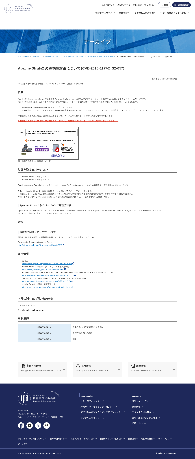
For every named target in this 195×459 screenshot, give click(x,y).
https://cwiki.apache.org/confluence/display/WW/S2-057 (47, 264)
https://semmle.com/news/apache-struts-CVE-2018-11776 (48, 275)
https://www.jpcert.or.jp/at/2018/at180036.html (42, 269)
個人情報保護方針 (57, 438)
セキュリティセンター (91, 401)
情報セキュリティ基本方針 (111, 438)
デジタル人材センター (91, 417)
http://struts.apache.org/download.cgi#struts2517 (40, 245)
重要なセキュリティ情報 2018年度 (102, 57)
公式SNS (150, 4)
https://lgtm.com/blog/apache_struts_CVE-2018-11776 (46, 281)
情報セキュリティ (53, 57)
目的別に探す (183, 4)
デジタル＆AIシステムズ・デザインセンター (102, 412)
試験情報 (136, 406)
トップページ (23, 57)
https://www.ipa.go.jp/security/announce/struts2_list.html (47, 287)
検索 (166, 4)
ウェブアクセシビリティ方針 (82, 438)
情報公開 (132, 438)
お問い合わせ (124, 4)
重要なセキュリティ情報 (74, 57)
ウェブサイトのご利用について (31, 438)
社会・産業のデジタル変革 (144, 417)
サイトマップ (164, 438)
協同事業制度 (147, 438)
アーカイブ (37, 57)
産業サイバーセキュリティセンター (97, 406)
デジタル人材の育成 (141, 412)
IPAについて (109, 4)
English (137, 4)
